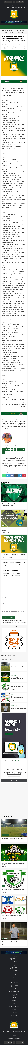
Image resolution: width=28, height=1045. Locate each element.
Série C (14, 979)
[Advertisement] (14, 800)
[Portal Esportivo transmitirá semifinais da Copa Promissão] (14, 518)
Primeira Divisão (14, 967)
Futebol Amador (14, 956)
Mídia (3, 500)
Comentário (5, 579)
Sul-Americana (14, 1015)
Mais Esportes (14, 994)
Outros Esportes (14, 1001)
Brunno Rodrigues (14, 1037)
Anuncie (20, 7)
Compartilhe (6, 42)
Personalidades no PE (14, 958)
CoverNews (10, 1038)
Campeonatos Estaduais (14, 989)
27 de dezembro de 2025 (14, 774)
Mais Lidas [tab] (12, 655)
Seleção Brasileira (14, 1014)
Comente (13, 42)
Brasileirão (14, 974)
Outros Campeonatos (14, 991)
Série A (14, 976)
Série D (14, 980)
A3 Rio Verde (13, 675)
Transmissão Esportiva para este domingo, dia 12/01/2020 (14, 404)
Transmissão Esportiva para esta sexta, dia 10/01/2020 (13, 399)
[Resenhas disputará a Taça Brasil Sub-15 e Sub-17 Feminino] (5, 687)
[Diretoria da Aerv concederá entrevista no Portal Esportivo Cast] (14, 493)
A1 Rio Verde (14, 959)
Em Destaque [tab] (6, 659)
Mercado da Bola (14, 982)
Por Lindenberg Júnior (20, 40)
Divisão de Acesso (14, 665)
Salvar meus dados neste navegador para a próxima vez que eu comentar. (13, 612)
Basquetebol (14, 997)
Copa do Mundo (14, 1007)
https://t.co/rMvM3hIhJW (14, 769)
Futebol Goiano (14, 705)
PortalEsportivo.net (15, 1033)
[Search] (26, 26)
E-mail (16, 597)
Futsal (12, 694)
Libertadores (14, 1012)
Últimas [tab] (4, 655)
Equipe (16, 7)
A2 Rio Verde (14, 961)
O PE (3, 7)
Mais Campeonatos (14, 985)
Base (14, 971)
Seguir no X (14, 780)
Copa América (14, 1009)
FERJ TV (9, 238)
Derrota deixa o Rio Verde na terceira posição (12, 838)
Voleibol (14, 1000)
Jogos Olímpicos (14, 995)
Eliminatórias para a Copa (14, 1010)
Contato (24, 7)
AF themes (17, 1038)
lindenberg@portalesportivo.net (9, 447)
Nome (4, 597)
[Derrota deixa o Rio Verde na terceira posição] (5, 666)
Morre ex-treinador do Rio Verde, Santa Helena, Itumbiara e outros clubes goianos (18, 708)
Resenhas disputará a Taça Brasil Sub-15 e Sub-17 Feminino (17, 688)
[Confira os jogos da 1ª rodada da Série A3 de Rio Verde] (5, 676)
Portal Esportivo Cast (9, 7)
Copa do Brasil (14, 986)
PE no (3, 761)
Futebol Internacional (14, 1006)
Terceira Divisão (14, 970)
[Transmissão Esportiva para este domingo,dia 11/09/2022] (14, 544)
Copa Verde (14, 988)
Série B (14, 977)
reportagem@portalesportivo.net (9, 428)
